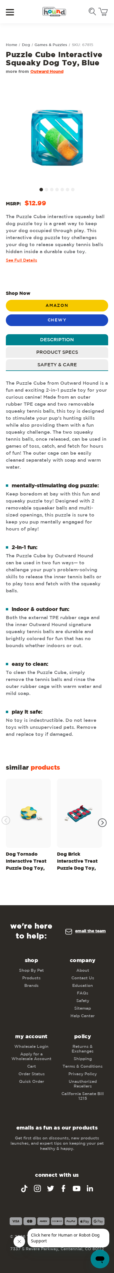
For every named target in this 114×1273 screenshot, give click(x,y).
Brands (31, 985)
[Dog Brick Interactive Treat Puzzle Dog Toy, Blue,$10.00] (79, 813)
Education (82, 985)
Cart (31, 1066)
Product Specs (57, 352)
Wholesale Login (31, 1046)
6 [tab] (67, 189)
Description (57, 340)
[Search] (92, 11)
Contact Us (82, 978)
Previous (5, 820)
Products (31, 978)
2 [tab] (46, 189)
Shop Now (18, 293)
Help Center (82, 1016)
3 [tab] (51, 189)
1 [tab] (41, 189)
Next (102, 822)
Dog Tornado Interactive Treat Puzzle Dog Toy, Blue (26, 862)
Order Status (31, 1074)
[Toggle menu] (14, 12)
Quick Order (31, 1081)
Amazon (57, 305)
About (82, 970)
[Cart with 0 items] (103, 12)
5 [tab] (62, 189)
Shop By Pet (31, 970)
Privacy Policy (82, 1074)
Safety (82, 1001)
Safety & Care (57, 365)
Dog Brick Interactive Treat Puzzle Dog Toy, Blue (77, 862)
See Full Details (21, 260)
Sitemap (82, 1008)
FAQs (82, 993)
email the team (90, 931)
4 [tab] (57, 189)
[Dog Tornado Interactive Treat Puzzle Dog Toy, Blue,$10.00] (28, 813)
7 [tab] (73, 189)
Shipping (83, 1059)
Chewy (57, 320)
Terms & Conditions (83, 1066)
